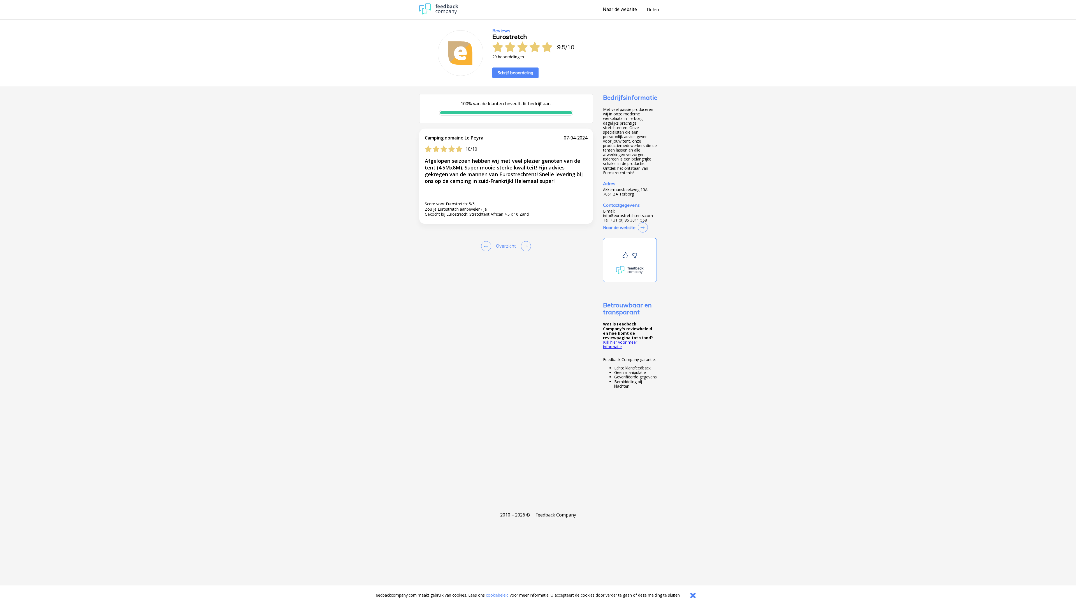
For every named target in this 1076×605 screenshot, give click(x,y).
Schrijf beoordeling (515, 72)
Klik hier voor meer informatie (620, 344)
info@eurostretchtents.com (628, 215)
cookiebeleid (497, 595)
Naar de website (620, 9)
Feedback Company (555, 514)
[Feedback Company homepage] (438, 13)
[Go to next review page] (525, 246)
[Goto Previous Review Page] (487, 246)
